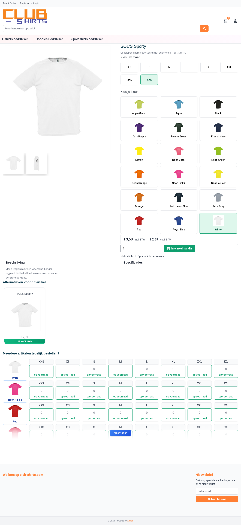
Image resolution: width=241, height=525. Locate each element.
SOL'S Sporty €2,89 (25, 315)
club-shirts (126, 256)
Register (25, 3)
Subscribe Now (217, 499)
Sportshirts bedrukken (151, 256)
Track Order (9, 3)
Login (36, 3)
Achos (130, 521)
